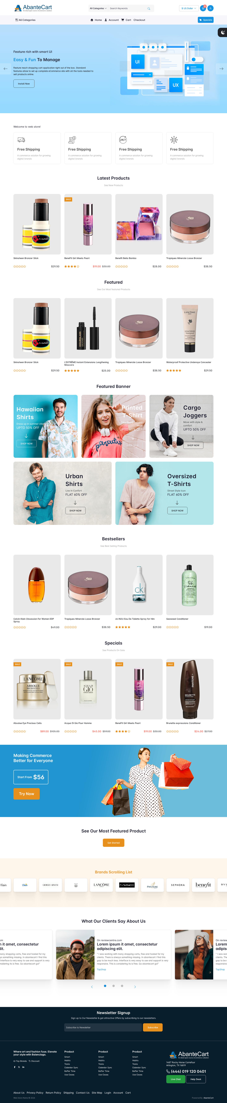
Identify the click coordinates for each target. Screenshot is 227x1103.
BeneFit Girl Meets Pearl (77, 258)
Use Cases (69, 1075)
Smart (67, 1057)
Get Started (113, 842)
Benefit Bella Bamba (125, 258)
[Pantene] (152, 885)
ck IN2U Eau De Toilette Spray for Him (135, 619)
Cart (128, 19)
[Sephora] (178, 885)
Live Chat (176, 1079)
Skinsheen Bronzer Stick (25, 258)
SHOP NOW (27, 443)
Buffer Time (69, 1071)
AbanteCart (209, 1098)
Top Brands (21, 1061)
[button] (203, 8)
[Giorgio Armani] (50, 885)
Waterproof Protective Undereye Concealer (188, 362)
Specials (207, 20)
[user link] (210, 8)
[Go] (149, 8)
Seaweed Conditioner (177, 619)
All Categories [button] (27, 19)
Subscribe (153, 1027)
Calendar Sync (71, 1067)
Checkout (139, 19)
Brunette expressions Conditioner (183, 723)
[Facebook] (14, 1067)
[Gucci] (76, 885)
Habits (67, 1060)
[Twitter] (19, 1067)
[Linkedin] (23, 1067)
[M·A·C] (127, 885)
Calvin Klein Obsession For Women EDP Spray (33, 620)
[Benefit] (203, 885)
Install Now (24, 83)
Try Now (26, 794)
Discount (35, 1061)
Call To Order (102, 354)
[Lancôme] (101, 885)
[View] (17, 250)
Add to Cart (51, 250)
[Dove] (25, 885)
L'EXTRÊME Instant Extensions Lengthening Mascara (86, 363)
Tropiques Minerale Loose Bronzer (184, 258)
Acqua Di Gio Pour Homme (78, 723)
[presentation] (91, 987)
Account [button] (113, 19)
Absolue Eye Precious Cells (27, 723)
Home (98, 19)
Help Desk (196, 1079)
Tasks (67, 1064)
